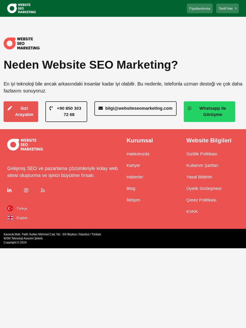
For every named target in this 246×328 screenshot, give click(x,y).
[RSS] (48, 190)
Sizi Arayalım (24, 111)
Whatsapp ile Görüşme (212, 111)
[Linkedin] (14, 190)
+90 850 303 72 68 (69, 111)
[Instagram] (31, 190)
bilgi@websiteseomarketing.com (138, 108)
